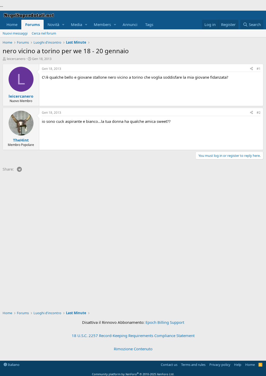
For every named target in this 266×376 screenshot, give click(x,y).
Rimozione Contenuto (133, 348)
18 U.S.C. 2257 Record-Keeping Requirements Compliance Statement (133, 335)
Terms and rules (193, 364)
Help (237, 364)
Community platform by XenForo (133, 374)
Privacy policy (219, 364)
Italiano (13, 364)
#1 (259, 68)
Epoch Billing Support (164, 322)
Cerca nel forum (44, 33)
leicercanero (16, 58)
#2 (259, 112)
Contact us (169, 364)
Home (11, 24)
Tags (149, 24)
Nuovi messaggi (15, 33)
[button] (63, 24)
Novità (53, 24)
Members (102, 24)
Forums (32, 24)
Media (76, 24)
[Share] (251, 69)
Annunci (130, 24)
